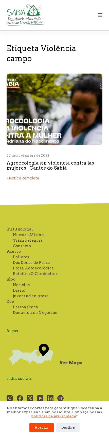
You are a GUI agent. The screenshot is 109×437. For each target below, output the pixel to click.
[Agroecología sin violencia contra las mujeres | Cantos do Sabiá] (54, 109)
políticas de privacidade (53, 416)
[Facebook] (20, 398)
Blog (11, 279)
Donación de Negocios (35, 312)
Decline (68, 427)
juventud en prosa (31, 296)
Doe (10, 301)
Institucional (20, 229)
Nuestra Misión (28, 235)
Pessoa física (25, 307)
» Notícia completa (23, 178)
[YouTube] (40, 398)
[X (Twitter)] (30, 398)
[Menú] (100, 15)
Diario (19, 290)
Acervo (14, 251)
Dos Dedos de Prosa (31, 262)
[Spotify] (60, 398)
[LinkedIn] (50, 398)
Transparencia (28, 240)
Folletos (21, 257)
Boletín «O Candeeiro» (35, 273)
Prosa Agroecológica (33, 268)
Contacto (22, 246)
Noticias (21, 285)
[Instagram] (10, 398)
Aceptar (41, 427)
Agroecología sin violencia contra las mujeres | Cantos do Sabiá (50, 165)
